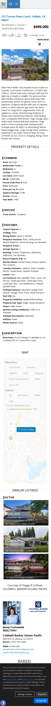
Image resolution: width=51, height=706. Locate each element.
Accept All (41, 700)
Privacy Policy (12, 679)
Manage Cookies (25, 694)
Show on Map (27, 429)
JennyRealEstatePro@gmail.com (18, 649)
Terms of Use (28, 679)
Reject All (42, 694)
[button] (3, 702)
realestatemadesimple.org (16, 652)
